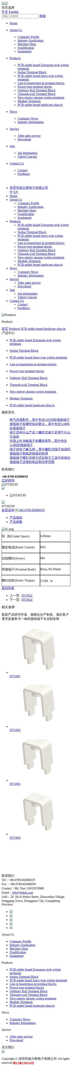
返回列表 (8, 588)
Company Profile (28, 37)
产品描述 (16, 517)
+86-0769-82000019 (31, 510)
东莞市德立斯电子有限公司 (29, 187)
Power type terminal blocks (35, 86)
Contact (22, 170)
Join (12, 146)
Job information (27, 153)
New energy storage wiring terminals (41, 97)
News (13, 111)
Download (24, 139)
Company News (28, 118)
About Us (16, 30)
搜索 (42, 16)
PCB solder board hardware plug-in (40, 104)
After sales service (29, 135)
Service (14, 129)
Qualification (26, 47)
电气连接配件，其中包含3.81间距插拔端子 (40, 419)
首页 (5, 328)
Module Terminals (29, 101)
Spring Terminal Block (32, 72)
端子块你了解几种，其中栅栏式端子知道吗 (40, 449)
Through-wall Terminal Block (36, 94)
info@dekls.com (22, 892)
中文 (5, 11)
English (13, 11)
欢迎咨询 (8, 510)
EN (16, 192)
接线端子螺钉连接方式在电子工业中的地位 (40, 457)
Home (13, 23)
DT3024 (27, 599)
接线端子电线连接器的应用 (29, 453)
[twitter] (11, 915)
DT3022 (27, 595)
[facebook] (11, 911)
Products (15, 58)
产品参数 (16, 521)
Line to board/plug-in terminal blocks (41, 83)
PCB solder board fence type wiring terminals (38, 357)
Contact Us (17, 163)
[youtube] (11, 927)
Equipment (24, 51)
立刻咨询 (8, 480)
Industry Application (30, 40)
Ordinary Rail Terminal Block (36, 90)
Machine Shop (27, 44)
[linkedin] (11, 919)
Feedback (24, 174)
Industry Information (31, 122)
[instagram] (11, 923)
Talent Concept (27, 156)
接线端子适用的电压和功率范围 (32, 462)
